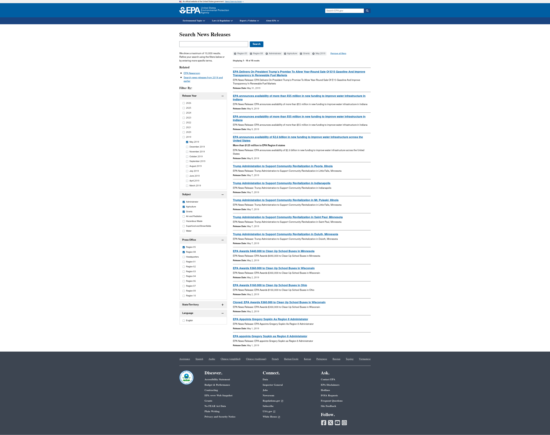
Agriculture (292, 53)
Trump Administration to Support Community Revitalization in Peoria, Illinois (283, 166)
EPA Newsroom (192, 73)
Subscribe (268, 406)
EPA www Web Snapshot (218, 395)
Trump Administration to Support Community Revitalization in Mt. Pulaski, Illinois (286, 200)
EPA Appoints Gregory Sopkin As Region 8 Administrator (270, 319)
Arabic (212, 359)
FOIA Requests (329, 395)
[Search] (367, 10)
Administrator (274, 53)
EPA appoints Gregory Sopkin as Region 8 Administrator (270, 336)
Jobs (265, 390)
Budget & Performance (217, 384)
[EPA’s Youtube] (337, 423)
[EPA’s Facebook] (324, 423)
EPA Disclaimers (330, 384)
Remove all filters (338, 53)
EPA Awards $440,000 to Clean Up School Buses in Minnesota (274, 251)
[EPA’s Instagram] (344, 423)
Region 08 (258, 53)
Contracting (211, 390)
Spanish (199, 359)
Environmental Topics (192, 20)
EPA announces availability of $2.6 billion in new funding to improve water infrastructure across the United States (298, 139)
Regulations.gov (271, 400)
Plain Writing (212, 411)
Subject (186, 194)
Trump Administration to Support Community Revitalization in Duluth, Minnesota (285, 234)
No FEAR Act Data (215, 406)
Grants (306, 53)
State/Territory (190, 304)
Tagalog (349, 359)
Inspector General (273, 384)
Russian (336, 359)
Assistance (184, 359)
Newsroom (268, 395)
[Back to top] (542, 427)
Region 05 (242, 53)
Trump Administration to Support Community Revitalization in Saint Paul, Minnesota (288, 217)
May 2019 (320, 53)
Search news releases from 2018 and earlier (203, 79)
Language (187, 313)
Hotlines (325, 390)
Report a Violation (248, 20)
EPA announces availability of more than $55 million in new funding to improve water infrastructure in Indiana (299, 97)
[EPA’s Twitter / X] (330, 423)
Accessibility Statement (217, 379)
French (275, 359)
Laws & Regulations (221, 20)
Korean (307, 359)
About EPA (271, 20)
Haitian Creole (291, 359)
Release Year (189, 95)
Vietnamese (365, 359)
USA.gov (267, 411)
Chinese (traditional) (256, 359)
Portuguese (321, 359)
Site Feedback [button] (328, 406)
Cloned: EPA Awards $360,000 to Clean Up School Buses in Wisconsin (279, 302)
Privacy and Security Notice (220, 416)
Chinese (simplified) (231, 359)
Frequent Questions (332, 400)
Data (265, 379)
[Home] (204, 10)
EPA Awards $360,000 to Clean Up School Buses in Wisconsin (274, 268)
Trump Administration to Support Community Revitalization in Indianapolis (281, 183)
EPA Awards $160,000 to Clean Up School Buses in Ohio (270, 285)
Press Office (189, 240)
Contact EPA (328, 379)
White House (270, 416)
